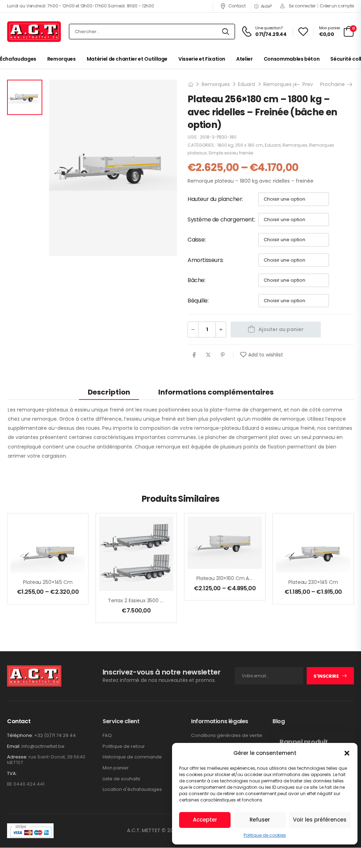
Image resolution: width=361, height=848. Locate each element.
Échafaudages (18, 58)
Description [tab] (109, 392)
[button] (346, 753)
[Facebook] (194, 355)
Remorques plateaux (288, 84)
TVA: (12, 773)
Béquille (198, 301)
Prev (305, 84)
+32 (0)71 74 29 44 (55, 735)
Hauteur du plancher (215, 199)
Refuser (260, 819)
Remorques (61, 58)
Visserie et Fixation (201, 58)
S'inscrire (326, 676)
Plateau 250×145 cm (47, 582)
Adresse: (17, 757)
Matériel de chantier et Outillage (127, 58)
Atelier (244, 58)
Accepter (205, 819)
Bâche (196, 280)
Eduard (246, 84)
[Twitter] (208, 355)
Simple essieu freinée (230, 153)
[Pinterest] (223, 355)
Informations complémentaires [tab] (216, 392)
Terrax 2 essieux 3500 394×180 (144, 600)
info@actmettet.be (43, 746)
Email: (13, 746)
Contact (236, 6)
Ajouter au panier (281, 329)
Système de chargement (221, 219)
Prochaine (335, 84)
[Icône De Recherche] (225, 31)
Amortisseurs (205, 260)
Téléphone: (20, 735)
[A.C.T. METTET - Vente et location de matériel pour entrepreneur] (34, 31)
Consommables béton (292, 58)
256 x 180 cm (249, 145)
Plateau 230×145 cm (313, 582)
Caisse (196, 240)
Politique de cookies (265, 835)
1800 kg (225, 145)
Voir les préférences (320, 819)
